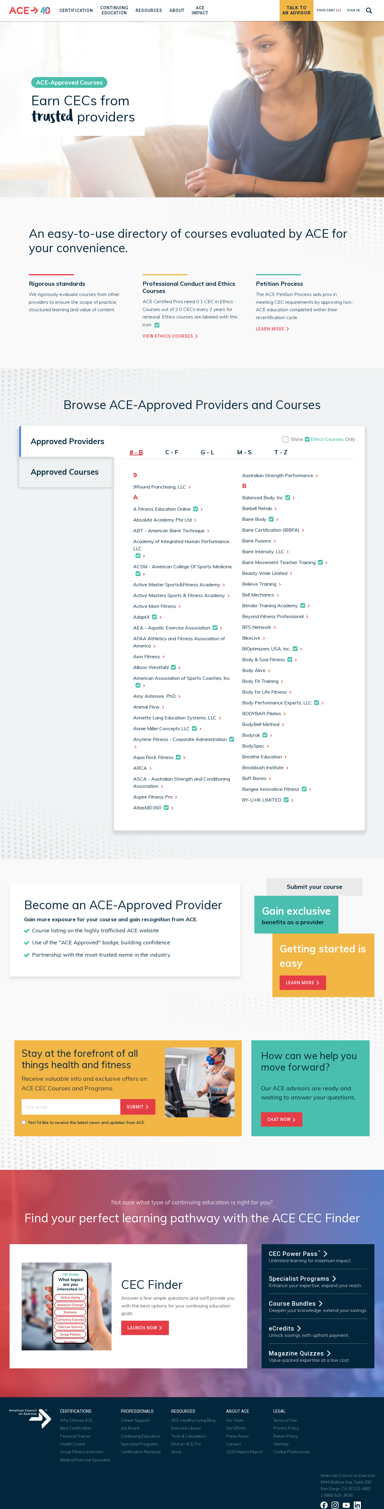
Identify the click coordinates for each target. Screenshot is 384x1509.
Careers (233, 1444)
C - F (171, 452)
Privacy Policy (286, 1428)
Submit (136, 1106)
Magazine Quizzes (297, 1353)
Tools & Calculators (188, 1436)
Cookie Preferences (291, 1451)
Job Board (130, 1428)
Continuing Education (140, 1436)
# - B (136, 452)
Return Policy (285, 1436)
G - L (207, 452)
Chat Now (279, 1119)
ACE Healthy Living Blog (193, 1420)
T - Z (280, 452)
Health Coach (72, 1444)
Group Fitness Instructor (82, 1451)
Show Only (323, 439)
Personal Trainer (75, 1436)
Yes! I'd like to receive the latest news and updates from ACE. (86, 1122)
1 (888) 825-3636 (336, 1495)
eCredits (282, 1328)
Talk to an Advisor (296, 10)
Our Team (235, 1420)
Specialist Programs (300, 1279)
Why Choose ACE (76, 1420)
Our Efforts (236, 1428)
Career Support (135, 1420)
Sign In (353, 10)
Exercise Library (186, 1428)
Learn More (271, 329)
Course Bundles (293, 1304)
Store (176, 1451)
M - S (244, 452)
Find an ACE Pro (186, 1444)
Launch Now (143, 1327)
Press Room (237, 1436)
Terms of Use (285, 1420)
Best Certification (76, 1428)
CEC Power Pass (295, 1254)
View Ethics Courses (168, 336)
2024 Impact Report (244, 1451)
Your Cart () (328, 10)
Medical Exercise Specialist (85, 1459)
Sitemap (281, 1444)
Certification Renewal (140, 1451)
